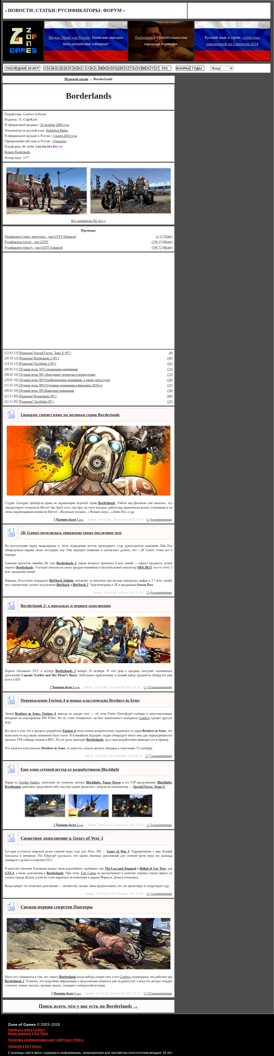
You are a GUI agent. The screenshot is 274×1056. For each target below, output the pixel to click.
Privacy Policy (72, 1040)
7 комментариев (160, 756)
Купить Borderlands (17, 152)
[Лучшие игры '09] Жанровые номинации (46, 391)
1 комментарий (161, 894)
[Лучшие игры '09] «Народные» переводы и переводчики (57, 375)
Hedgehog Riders (57, 130)
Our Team (41, 1033)
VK (27, 1046)
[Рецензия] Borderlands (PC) (37, 396)
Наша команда (19, 1033)
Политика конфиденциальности (33, 1040)
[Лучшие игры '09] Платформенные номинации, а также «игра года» (64, 380)
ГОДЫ (197, 68)
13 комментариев (159, 687)
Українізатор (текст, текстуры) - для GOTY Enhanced (40, 237)
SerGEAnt (104, 519)
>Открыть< (59, 141)
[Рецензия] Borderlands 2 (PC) (39, 358)
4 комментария (161, 519)
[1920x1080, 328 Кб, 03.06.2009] (130, 191)
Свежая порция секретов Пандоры (57, 906)
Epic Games (88, 873)
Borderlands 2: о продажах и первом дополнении (66, 606)
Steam (36, 1046)
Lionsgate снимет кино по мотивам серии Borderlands (70, 415)
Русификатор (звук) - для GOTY (27, 242)
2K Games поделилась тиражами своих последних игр (71, 533)
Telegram (15, 1046)
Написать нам (19, 1030)
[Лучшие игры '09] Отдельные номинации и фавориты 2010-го (60, 385)
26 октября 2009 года (54, 125)
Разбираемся (145, 38)
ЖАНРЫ (182, 68)
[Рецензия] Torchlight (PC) (36, 402)
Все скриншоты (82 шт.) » (88, 221)
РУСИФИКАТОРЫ (79, 10)
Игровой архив (76, 79)
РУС (165, 68)
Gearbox (144, 718)
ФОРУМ (112, 10)
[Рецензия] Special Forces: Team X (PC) (45, 353)
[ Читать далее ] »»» (68, 519)
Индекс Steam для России (69, 38)
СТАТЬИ (45, 10)
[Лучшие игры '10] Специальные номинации (48, 369)
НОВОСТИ (20, 10)
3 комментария (161, 825)
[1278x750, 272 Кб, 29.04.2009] (46, 191)
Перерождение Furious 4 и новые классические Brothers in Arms (80, 700)
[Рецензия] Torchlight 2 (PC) (37, 364)
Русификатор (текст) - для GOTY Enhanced (34, 247)
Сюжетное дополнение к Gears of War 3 (62, 838)
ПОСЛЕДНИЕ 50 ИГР (22, 68)
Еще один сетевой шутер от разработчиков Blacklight (70, 769)
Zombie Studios (29, 782)
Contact (39, 1030)
